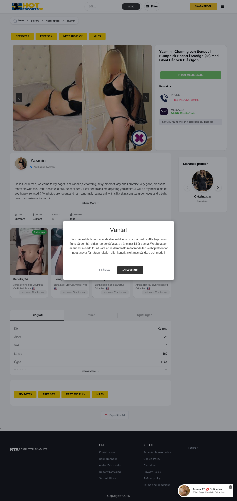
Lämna (105, 270)
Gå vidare (131, 270)
